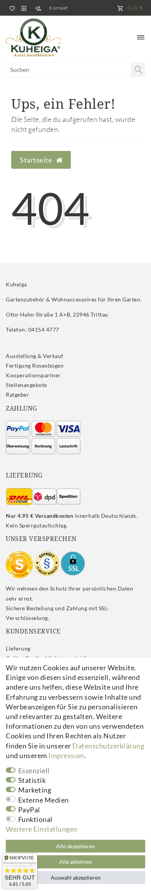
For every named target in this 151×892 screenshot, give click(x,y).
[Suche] (138, 70)
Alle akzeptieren (75, 846)
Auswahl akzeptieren (76, 877)
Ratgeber (17, 394)
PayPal (29, 809)
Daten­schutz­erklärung (108, 745)
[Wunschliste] (11, 7)
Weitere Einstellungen (41, 829)
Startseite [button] (36, 160)
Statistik (32, 780)
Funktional (35, 819)
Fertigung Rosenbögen (34, 365)
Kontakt (58, 8)
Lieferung (18, 648)
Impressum (66, 755)
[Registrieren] (38, 7)
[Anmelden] (23, 7)
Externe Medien (43, 800)
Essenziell (34, 770)
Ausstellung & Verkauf (34, 356)
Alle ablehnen (75, 861)
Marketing (34, 790)
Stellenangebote (26, 385)
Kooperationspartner (33, 375)
